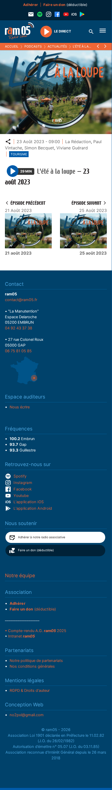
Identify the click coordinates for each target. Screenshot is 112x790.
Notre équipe (20, 576)
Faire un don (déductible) (36, 550)
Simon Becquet (39, 147)
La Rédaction (78, 141)
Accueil (11, 46)
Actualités (57, 46)
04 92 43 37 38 (18, 328)
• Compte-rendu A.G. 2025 (35, 630)
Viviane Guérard (72, 147)
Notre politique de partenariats (36, 660)
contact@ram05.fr (21, 299)
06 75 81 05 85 (18, 351)
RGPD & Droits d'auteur (30, 690)
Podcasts (33, 46)
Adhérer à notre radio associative (41, 537)
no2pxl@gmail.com (27, 715)
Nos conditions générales (32, 666)
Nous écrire (20, 407)
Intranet (21, 636)
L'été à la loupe (86, 46)
